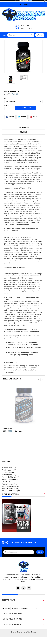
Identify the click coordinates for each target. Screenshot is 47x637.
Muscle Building (9, 484)
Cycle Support (9, 475)
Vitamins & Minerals (11, 491)
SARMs (6, 482)
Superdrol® (7, 428)
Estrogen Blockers (10, 472)
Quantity (7, 105)
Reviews (23, 132)
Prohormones (9, 468)
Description (23, 127)
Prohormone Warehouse (26, 632)
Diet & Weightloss (10, 486)
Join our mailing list (24, 542)
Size (5, 98)
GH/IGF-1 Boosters (10, 479)
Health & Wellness (10, 488)
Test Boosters (9, 470)
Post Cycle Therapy (10, 477)
